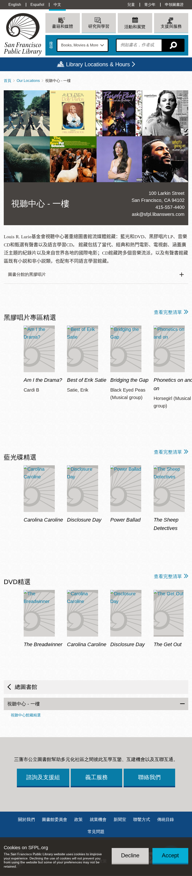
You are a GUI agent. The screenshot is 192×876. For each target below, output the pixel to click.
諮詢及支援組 (43, 777)
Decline (130, 855)
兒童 (131, 5)
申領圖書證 (174, 5)
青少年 (149, 5)
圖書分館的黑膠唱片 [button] (27, 274)
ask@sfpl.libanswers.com (158, 214)
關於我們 (26, 819)
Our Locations (28, 81)
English (14, 5)
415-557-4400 (170, 207)
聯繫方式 (141, 819)
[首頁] (23, 34)
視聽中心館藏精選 (26, 715)
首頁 (7, 81)
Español (37, 5)
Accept (170, 855)
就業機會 (98, 819)
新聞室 (120, 819)
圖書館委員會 (54, 819)
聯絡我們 (149, 777)
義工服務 (96, 777)
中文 (57, 5)
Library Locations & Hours (98, 64)
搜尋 (51, 45)
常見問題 (96, 831)
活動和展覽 (134, 27)
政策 (78, 819)
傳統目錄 (165, 819)
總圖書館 (26, 687)
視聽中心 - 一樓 (23, 703)
